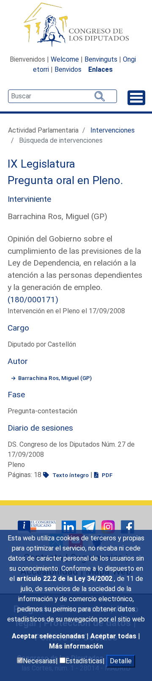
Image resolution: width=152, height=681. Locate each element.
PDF (106, 475)
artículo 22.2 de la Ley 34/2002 (65, 579)
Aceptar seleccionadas (49, 636)
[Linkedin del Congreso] (70, 526)
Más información (76, 646)
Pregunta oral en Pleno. (65, 180)
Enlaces (100, 69)
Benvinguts (100, 59)
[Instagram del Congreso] (109, 526)
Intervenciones (112, 130)
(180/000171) (33, 299)
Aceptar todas (114, 636)
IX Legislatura (41, 163)
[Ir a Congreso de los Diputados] (76, 24)
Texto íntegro (70, 475)
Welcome (65, 59)
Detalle (121, 661)
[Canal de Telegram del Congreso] (89, 526)
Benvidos (67, 69)
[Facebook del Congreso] (127, 526)
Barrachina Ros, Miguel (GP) (55, 377)
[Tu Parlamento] (38, 526)
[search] (62, 96)
